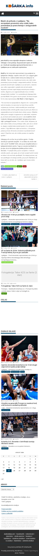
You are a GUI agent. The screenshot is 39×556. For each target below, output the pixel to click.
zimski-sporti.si (19, 536)
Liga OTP (19, 166)
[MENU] (37, 13)
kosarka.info (20, 534)
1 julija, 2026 (6, 283)
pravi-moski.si (30, 538)
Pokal (24, 166)
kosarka (15, 32)
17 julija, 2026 (6, 248)
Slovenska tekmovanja (7, 169)
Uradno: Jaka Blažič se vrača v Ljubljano (9, 176)
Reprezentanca (15, 224)
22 (30, 468)
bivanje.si (29, 536)
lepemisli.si (17, 540)
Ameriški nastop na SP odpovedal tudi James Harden (30, 177)
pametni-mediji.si (28, 540)
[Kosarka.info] (2, 13)
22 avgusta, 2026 (7, 362)
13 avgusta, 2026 (7, 212)
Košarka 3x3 (5, 448)
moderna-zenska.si (18, 538)
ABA (2, 166)
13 (19, 465)
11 (9, 465)
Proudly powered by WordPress (11, 551)
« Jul (2, 479)
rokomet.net (30, 534)
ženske (22, 371)
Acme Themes (19, 553)
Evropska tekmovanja (10, 166)
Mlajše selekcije (6, 224)
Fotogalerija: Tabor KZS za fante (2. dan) (19, 273)
